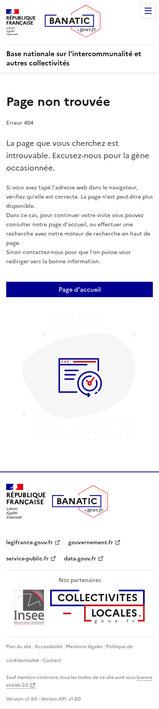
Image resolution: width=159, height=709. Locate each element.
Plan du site (18, 646)
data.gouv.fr (80, 559)
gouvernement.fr (90, 542)
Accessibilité (49, 646)
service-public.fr (27, 559)
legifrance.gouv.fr (29, 542)
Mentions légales (84, 646)
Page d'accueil (80, 289)
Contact (51, 660)
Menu (148, 10)
